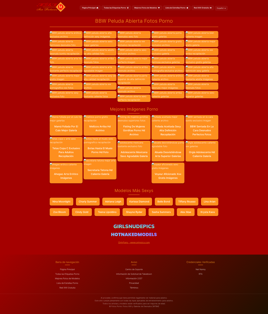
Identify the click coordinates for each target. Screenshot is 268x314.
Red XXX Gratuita (201, 8)
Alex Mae (185, 212)
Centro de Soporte (134, 269)
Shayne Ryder (134, 212)
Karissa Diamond (139, 201)
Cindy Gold (81, 212)
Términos (134, 287)
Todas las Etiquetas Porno (115, 8)
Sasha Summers (161, 212)
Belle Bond (163, 201)
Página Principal (89, 8)
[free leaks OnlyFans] (134, 235)
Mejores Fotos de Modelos (145, 8)
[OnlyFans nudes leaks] (134, 227)
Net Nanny (201, 269)
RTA (200, 274)
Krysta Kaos (208, 212)
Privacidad (134, 283)
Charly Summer (88, 201)
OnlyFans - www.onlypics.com (134, 242)
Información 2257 (134, 278)
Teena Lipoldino (107, 212)
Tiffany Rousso (187, 201)
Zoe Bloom (59, 212)
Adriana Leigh (113, 201)
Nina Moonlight (61, 201)
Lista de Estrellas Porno (175, 8)
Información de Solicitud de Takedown (134, 274)
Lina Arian (210, 201)
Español (220, 8)
